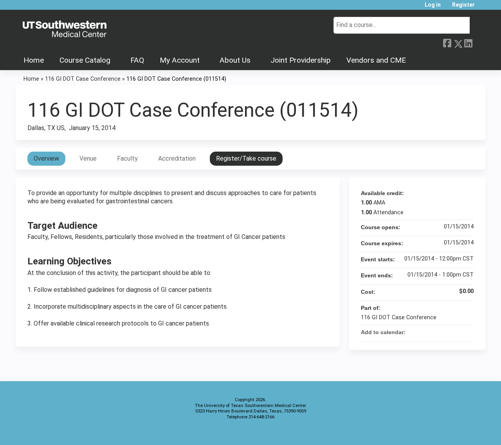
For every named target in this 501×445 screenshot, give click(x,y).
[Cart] (483, 7)
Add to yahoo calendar (447, 332)
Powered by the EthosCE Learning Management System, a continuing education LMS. (457, 432)
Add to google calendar (437, 332)
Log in (433, 5)
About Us (235, 60)
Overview (46, 158)
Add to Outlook (467, 332)
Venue (88, 158)
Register (463, 5)
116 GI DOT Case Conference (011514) (176, 79)
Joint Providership (300, 60)
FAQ (137, 60)
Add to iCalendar (457, 332)
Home (33, 60)
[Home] (65, 29)
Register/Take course (246, 158)
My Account (180, 60)
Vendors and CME (376, 60)
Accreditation (177, 158)
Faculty (127, 158)
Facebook (447, 42)
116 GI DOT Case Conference (83, 79)
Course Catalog (84, 60)
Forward (479, 42)
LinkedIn (468, 42)
